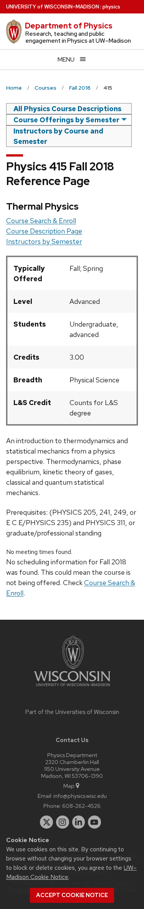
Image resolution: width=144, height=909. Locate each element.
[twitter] (46, 822)
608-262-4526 (81, 805)
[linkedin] (78, 822)
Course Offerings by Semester (66, 119)
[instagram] (62, 822)
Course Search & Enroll (41, 220)
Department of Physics (69, 26)
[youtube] (94, 822)
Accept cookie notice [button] (72, 895)
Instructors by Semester (44, 241)
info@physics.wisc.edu (80, 795)
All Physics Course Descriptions (67, 108)
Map (68, 785)
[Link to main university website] (72, 688)
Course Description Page (44, 231)
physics (111, 6)
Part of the (72, 712)
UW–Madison (52, 6)
